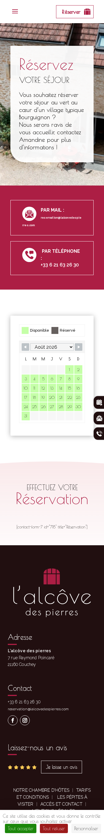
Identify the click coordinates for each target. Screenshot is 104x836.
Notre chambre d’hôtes (41, 790)
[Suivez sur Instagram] (25, 720)
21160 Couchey (22, 664)
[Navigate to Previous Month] (25, 347)
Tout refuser (54, 828)
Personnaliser (86, 828)
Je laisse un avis (61, 767)
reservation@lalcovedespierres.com (38, 709)
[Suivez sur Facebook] (13, 720)
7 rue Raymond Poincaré (31, 657)
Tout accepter (21, 828)
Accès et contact (61, 804)
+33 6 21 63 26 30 (60, 265)
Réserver (71, 12)
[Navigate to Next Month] (78, 347)
